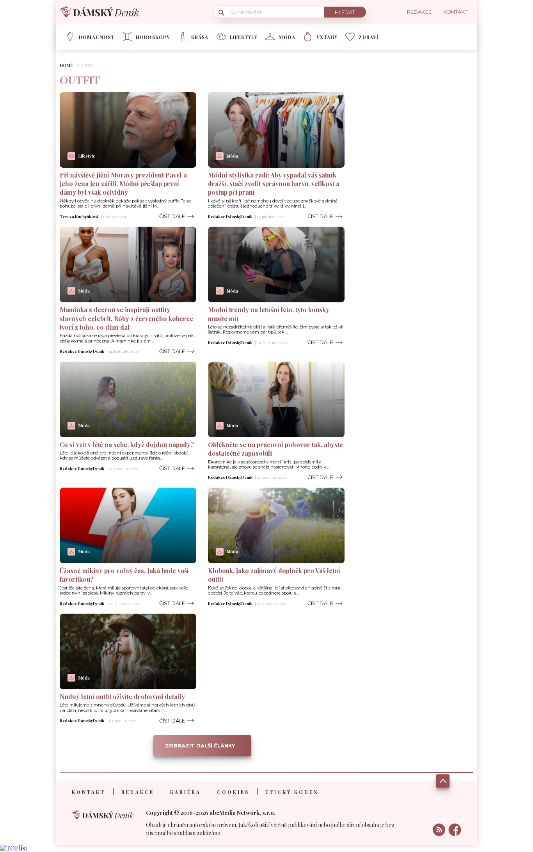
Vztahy (327, 37)
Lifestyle (244, 37)
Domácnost (97, 37)
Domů (66, 65)
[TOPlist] (13, 848)
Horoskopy (153, 37)
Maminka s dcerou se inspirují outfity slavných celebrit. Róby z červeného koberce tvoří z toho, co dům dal (126, 318)
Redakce (137, 792)
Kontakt (88, 792)
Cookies (233, 792)
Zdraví (368, 37)
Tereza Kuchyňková (79, 216)
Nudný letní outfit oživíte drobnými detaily (122, 696)
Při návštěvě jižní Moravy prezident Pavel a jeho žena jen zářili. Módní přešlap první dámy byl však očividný (123, 184)
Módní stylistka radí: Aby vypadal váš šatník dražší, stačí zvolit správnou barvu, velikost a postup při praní (273, 184)
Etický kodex (291, 792)
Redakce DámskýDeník (230, 216)
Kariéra (185, 792)
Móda (287, 37)
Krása (200, 37)
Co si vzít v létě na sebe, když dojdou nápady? (127, 444)
